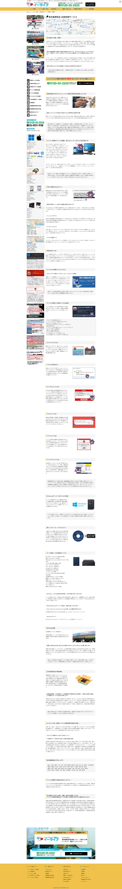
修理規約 (83, 873)
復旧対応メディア (49, 871)
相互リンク (83, 875)
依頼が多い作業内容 (67, 879)
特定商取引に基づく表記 (85, 879)
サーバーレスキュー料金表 (33, 877)
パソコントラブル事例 (32, 873)
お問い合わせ (65, 869)
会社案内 (83, 871)
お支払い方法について (67, 877)
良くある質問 (65, 881)
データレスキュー (49, 869)
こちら (38, 267)
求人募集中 (83, 869)
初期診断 (47, 873)
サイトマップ (83, 881)
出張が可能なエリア (67, 871)
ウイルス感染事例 (31, 871)
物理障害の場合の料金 (50, 877)
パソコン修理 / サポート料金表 (33, 875)
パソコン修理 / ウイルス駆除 (33, 869)
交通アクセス (65, 873)
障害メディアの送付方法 (67, 875)
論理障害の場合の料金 (50, 875)
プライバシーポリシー (85, 877)
